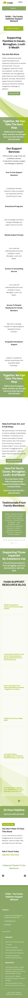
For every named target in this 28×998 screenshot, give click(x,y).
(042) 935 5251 (18, 137)
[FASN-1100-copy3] (7, 2)
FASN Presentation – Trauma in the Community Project (13, 606)
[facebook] (3, 928)
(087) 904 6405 (14, 139)
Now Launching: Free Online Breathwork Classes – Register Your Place (14, 687)
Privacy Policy (6, 931)
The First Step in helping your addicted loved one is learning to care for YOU (14, 789)
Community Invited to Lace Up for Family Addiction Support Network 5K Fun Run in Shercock (14, 656)
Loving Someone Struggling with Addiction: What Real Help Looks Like (14, 756)
